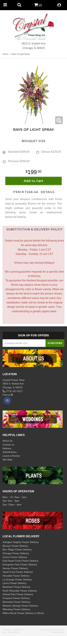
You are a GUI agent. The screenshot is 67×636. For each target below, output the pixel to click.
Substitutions (9, 452)
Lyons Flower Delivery (14, 583)
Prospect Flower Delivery (16, 598)
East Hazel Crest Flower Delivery (20, 560)
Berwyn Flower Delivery (15, 546)
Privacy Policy (13, 632)
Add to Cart (33, 181)
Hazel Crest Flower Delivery (18, 572)
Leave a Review (11, 455)
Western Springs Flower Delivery (20, 605)
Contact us (8, 444)
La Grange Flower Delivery (17, 579)
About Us (8, 440)
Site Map (7, 459)
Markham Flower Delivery (16, 587)
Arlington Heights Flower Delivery (21, 542)
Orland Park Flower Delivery (18, 594)
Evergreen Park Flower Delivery (20, 564)
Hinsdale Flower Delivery (16, 575)
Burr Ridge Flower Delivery (17, 549)
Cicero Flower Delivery (15, 557)
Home (5, 54)
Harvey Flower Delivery (15, 568)
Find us (7, 394)
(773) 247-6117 (14, 391)
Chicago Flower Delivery (16, 553)
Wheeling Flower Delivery (16, 609)
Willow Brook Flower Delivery (18, 613)
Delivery (7, 448)
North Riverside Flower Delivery (20, 590)
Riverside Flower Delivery (16, 602)
